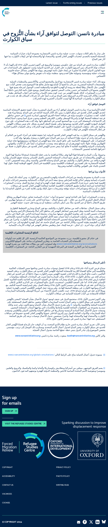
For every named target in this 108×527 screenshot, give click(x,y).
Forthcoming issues (72, 3)
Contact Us (7, 485)
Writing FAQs (62, 485)
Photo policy (63, 476)
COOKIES (6, 503)
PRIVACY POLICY (63, 467)
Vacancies (7, 494)
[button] (103, 12)
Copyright (7, 467)
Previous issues (95, 3)
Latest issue (52, 3)
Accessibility (8, 476)
